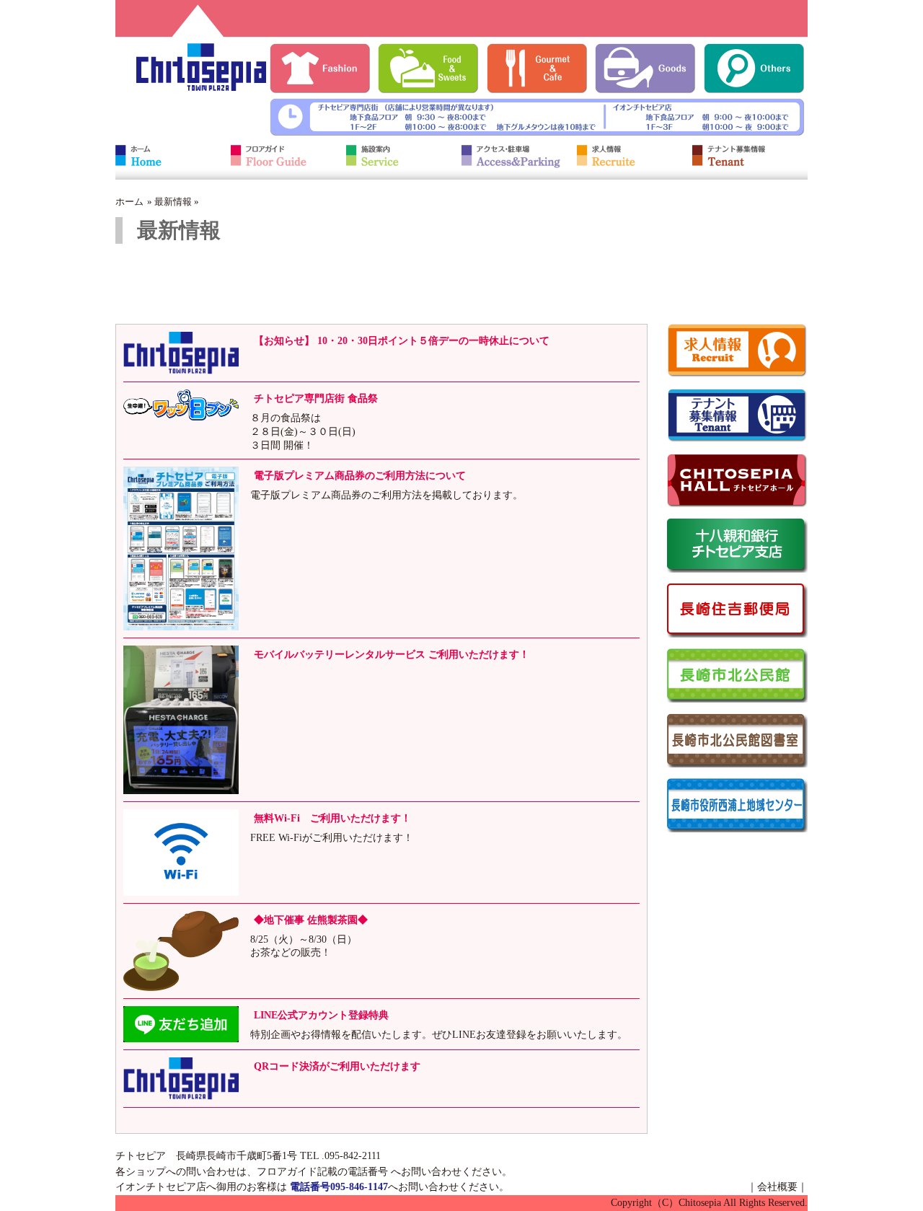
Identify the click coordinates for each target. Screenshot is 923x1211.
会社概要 (777, 1186)
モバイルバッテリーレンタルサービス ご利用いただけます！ (391, 654)
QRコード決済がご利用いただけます (337, 1066)
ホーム (129, 201)
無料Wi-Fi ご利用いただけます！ (332, 818)
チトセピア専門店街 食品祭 (316, 398)
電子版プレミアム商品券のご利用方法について (360, 475)
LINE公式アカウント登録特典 (321, 1015)
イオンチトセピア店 (160, 1186)
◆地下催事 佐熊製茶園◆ (311, 919)
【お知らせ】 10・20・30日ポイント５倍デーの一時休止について (401, 340)
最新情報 (173, 201)
